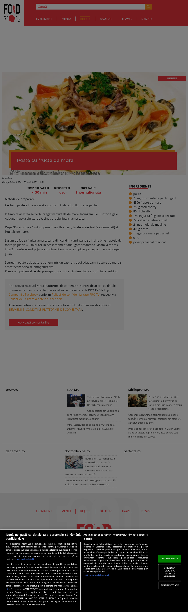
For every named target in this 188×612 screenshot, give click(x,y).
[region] (94, 570)
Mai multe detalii (25, 559)
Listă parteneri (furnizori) (96, 575)
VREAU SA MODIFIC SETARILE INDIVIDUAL (170, 572)
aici (7, 589)
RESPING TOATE (170, 585)
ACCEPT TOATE (169, 558)
